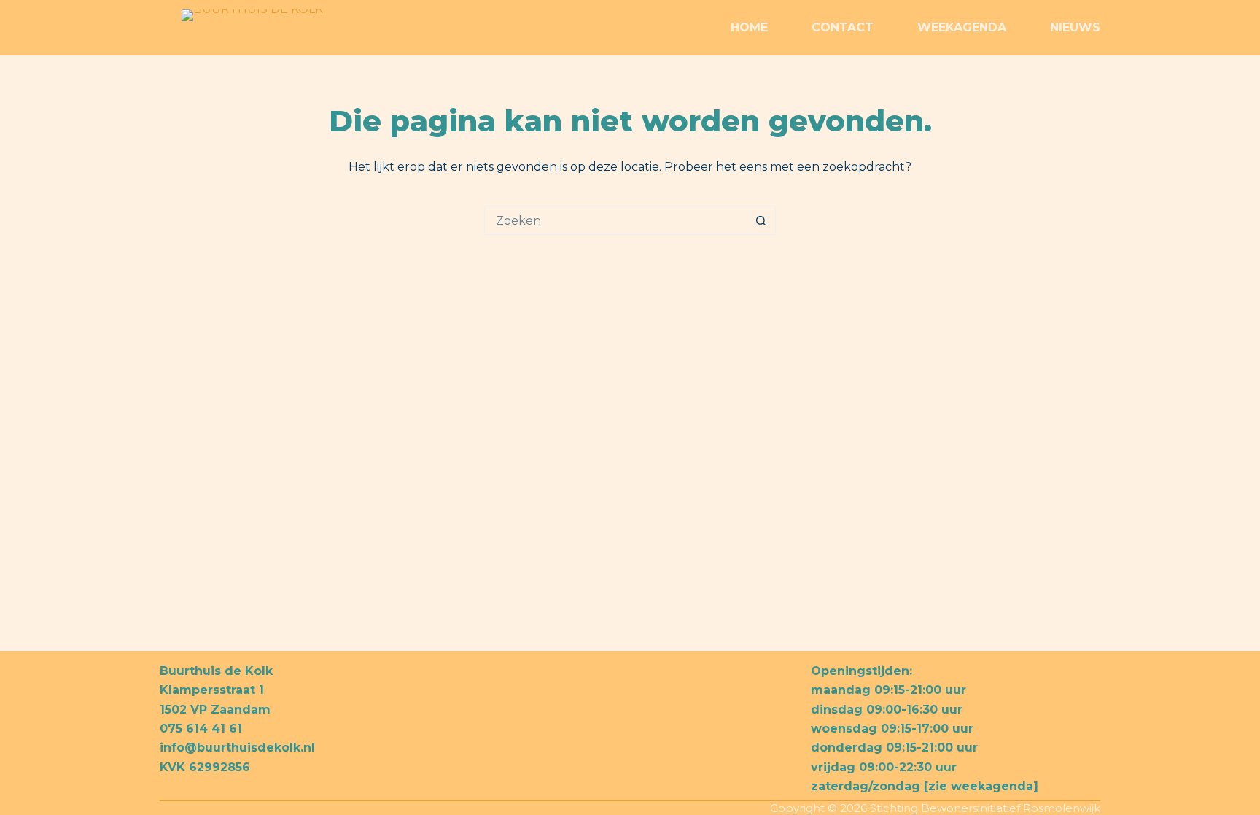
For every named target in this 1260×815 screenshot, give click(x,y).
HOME (749, 27)
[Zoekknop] (761, 220)
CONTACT (843, 27)
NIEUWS (1075, 27)
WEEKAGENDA (961, 27)
